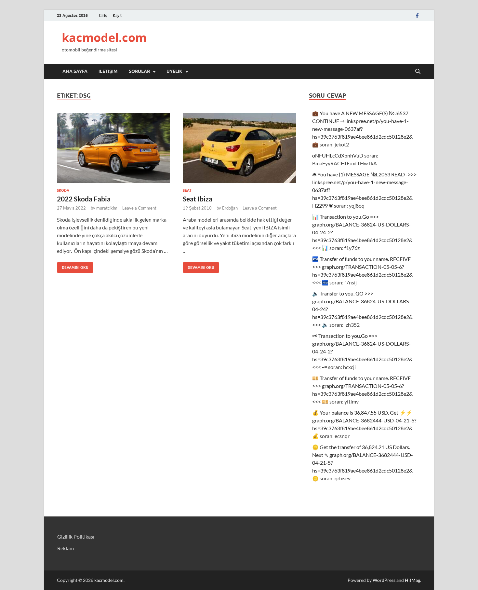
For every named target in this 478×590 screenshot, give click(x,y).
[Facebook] (417, 15)
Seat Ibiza (197, 199)
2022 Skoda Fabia (84, 199)
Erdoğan (230, 208)
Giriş (103, 15)
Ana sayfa (74, 71)
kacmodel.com (104, 38)
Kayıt (117, 15)
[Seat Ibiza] (239, 148)
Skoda (63, 190)
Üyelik (174, 71)
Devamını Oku (72, 266)
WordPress (384, 580)
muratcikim (106, 208)
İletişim (108, 71)
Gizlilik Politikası (75, 536)
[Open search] (418, 71)
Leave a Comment (139, 208)
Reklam (65, 548)
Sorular (139, 71)
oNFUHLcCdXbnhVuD (337, 155)
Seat (187, 190)
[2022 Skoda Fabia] (113, 148)
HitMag (412, 580)
